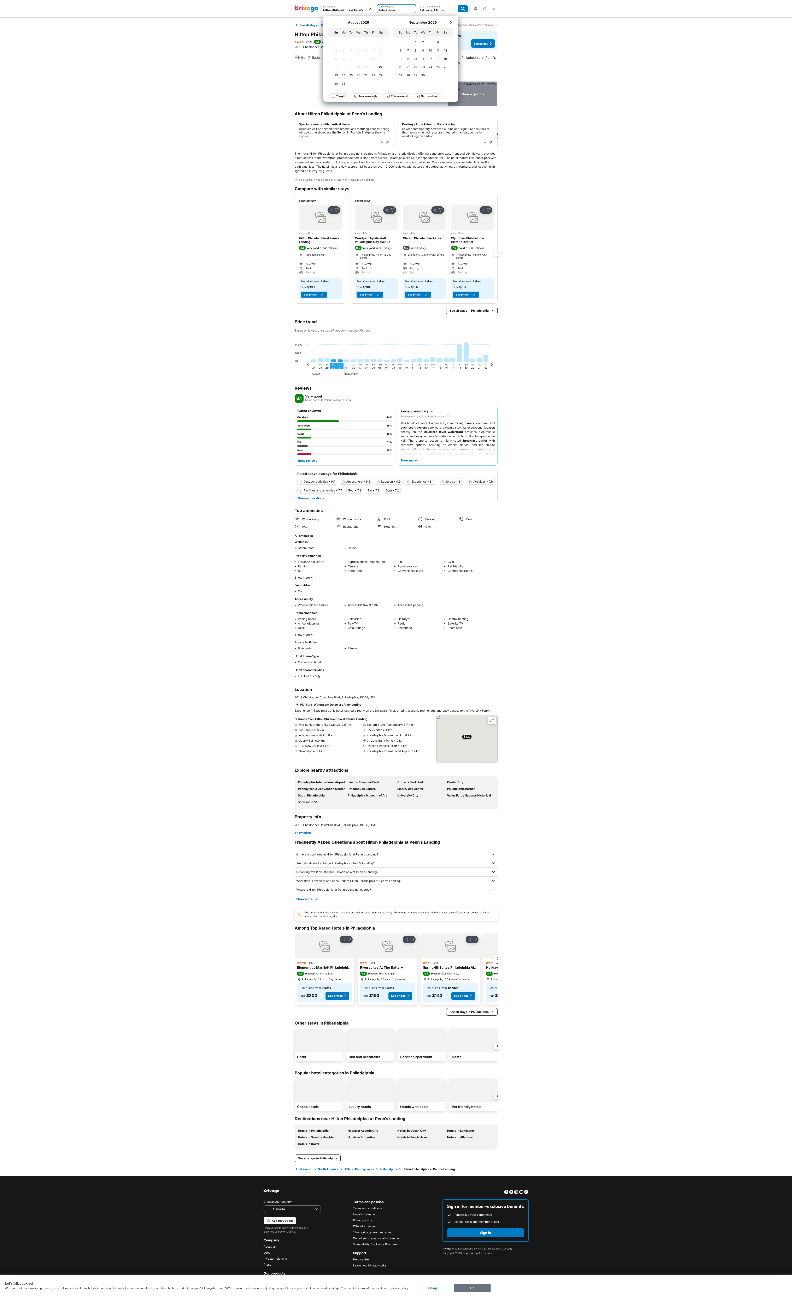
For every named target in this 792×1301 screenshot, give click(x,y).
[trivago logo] (306, 8)
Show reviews (307, 460)
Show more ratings (310, 498)
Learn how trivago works (369, 1265)
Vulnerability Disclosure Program (375, 1244)
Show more (302, 577)
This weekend (399, 96)
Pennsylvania (364, 1169)
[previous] (307, 365)
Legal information (364, 1214)
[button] (348, 8)
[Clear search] (370, 8)
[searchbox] (348, 10)
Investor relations (275, 1258)
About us (270, 1246)
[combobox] (348, 8)
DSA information (364, 1226)
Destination (329, 6)
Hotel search (303, 1169)
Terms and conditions (367, 1208)
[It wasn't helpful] (387, 142)
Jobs (267, 1252)
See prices (481, 43)
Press (267, 1264)
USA (347, 1169)
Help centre (361, 1259)
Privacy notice (362, 1220)
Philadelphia (388, 1169)
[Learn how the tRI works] (350, 400)
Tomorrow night (368, 96)
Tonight (340, 96)
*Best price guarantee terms (372, 1232)
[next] (450, 22)
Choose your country (278, 1201)
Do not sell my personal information (376, 1238)
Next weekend (429, 96)
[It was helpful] (381, 142)
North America (328, 1169)
